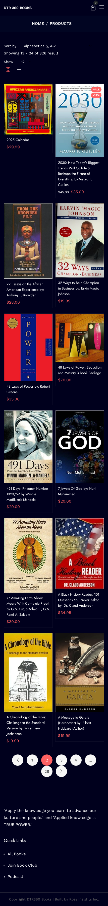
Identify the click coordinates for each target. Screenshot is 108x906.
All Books (17, 854)
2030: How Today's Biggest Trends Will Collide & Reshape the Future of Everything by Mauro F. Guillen (78, 173)
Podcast (15, 876)
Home (38, 23)
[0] (93, 8)
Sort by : (11, 46)
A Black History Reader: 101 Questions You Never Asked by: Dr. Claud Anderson (78, 600)
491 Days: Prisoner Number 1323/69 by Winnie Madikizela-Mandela (27, 494)
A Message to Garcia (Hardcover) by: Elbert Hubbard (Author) (74, 723)
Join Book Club (22, 865)
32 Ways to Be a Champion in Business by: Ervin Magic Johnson (78, 288)
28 (46, 771)
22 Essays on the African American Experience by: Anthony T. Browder (25, 290)
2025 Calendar (18, 139)
